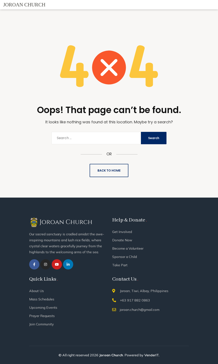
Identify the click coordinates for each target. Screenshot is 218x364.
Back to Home (109, 170)
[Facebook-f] (34, 264)
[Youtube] (57, 264)
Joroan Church (111, 355)
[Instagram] (45, 264)
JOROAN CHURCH (24, 4)
